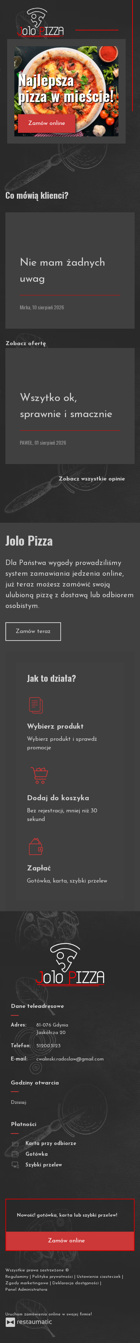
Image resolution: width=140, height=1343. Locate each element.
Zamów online (46, 123)
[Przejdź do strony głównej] (40, 22)
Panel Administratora (26, 1290)
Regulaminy (17, 1277)
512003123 (48, 1046)
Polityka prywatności (53, 1277)
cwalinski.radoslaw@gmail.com (70, 1059)
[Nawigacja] (112, 19)
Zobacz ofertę (26, 344)
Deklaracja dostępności (76, 1283)
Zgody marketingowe (27, 1283)
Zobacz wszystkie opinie (93, 479)
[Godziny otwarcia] (56, 1102)
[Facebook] (12, 1302)
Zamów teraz (33, 631)
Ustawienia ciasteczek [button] (99, 1277)
